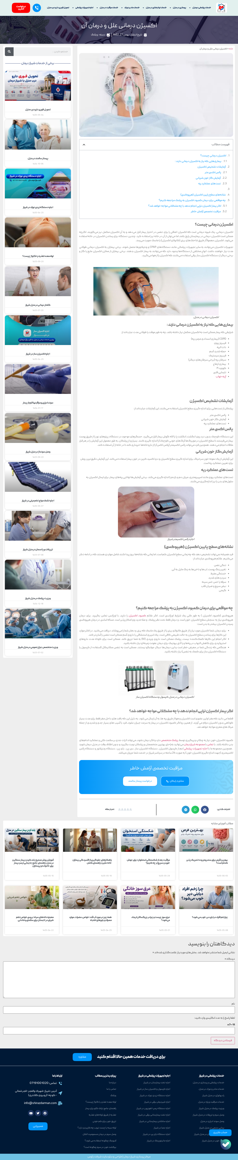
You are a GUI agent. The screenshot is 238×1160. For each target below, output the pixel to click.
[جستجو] (9, 51)
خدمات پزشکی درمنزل (201, 7)
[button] (84, 144)
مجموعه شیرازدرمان (194, 745)
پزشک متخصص (169, 740)
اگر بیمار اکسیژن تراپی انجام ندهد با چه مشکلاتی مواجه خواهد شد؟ (184, 206)
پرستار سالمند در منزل (38, 158)
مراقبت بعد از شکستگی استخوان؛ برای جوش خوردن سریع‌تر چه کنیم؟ (148, 861)
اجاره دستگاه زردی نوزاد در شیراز (38, 207)
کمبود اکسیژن (137, 616)
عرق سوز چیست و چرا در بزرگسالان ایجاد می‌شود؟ (150, 919)
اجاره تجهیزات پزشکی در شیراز (154, 1076)
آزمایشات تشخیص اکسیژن (211, 167)
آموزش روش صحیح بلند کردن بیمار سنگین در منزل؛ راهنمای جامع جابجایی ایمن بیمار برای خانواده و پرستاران (33, 863)
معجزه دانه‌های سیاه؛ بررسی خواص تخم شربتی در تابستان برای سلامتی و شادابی (35, 919)
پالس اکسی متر (213, 173)
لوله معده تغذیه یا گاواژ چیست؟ (37, 256)
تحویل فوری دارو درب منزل (58, 7)
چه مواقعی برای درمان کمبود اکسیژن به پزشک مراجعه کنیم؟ (192, 200)
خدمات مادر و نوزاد (132, 7)
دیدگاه (230, 959)
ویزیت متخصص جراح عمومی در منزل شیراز (38, 647)
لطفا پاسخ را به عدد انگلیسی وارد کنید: (214, 1018)
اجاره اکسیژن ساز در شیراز (38, 354)
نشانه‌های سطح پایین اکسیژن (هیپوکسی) (203, 195)
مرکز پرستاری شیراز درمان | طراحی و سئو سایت (126, 1157)
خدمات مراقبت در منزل (109, 7)
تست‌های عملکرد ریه (209, 184)
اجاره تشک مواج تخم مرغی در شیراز (38, 501)
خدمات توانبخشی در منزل (156, 7)
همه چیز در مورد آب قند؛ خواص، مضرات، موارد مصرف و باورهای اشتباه (90, 919)
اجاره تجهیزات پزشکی (84, 7)
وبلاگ (94, 35)
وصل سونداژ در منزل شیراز (38, 452)
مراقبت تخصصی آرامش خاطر (206, 212)
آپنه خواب (221, 377)
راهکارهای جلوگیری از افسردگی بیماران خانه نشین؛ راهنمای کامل (92, 861)
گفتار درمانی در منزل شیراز (38, 305)
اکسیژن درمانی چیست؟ (213, 156)
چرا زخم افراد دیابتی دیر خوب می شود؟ (210, 917)
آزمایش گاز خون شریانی (208, 178)
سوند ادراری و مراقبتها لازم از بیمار (38, 403)
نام (233, 1004)
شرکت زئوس (94, 1157)
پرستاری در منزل (179, 7)
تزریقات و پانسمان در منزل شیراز (38, 549)
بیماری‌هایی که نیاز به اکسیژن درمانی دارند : (198, 161)
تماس (210, 745)
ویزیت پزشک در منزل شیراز (38, 598)
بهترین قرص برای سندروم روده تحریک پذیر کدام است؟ (207, 861)
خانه (231, 49)
